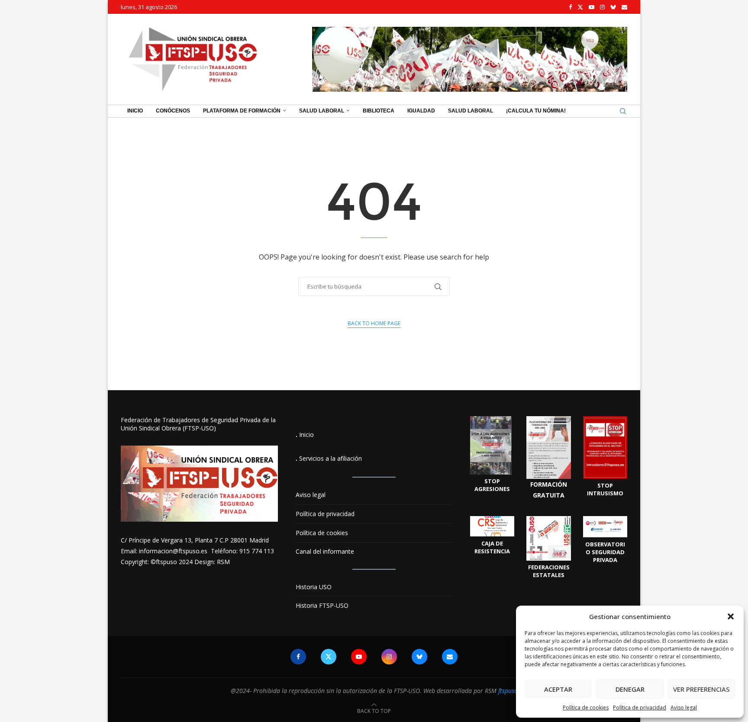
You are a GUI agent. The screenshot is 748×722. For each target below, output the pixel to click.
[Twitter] (580, 7)
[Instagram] (602, 7)
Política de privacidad (639, 707)
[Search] (623, 111)
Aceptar (558, 689)
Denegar (630, 689)
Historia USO (314, 587)
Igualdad (421, 111)
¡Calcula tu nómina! (536, 111)
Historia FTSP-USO (322, 605)
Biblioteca (378, 111)
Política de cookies (586, 707)
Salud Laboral (321, 111)
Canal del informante (325, 551)
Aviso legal (684, 707)
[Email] (624, 7)
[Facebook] (570, 7)
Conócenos (173, 111)
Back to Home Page (374, 323)
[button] (730, 616)
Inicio (135, 111)
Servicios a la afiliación (330, 458)
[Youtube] (591, 7)
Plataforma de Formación (241, 111)
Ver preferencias (701, 689)
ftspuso (508, 691)
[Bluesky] (613, 7)
